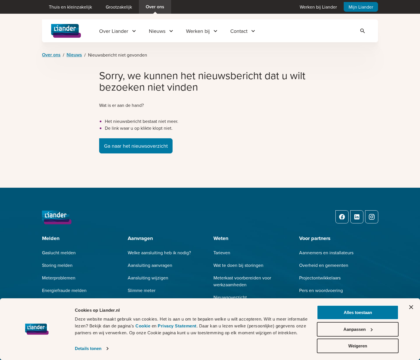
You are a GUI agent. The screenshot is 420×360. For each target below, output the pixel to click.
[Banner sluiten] (411, 307)
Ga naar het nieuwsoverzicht (136, 145)
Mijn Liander (361, 7)
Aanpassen (354, 329)
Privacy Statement (177, 325)
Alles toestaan (358, 312)
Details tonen (88, 348)
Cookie (143, 325)
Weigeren (357, 345)
